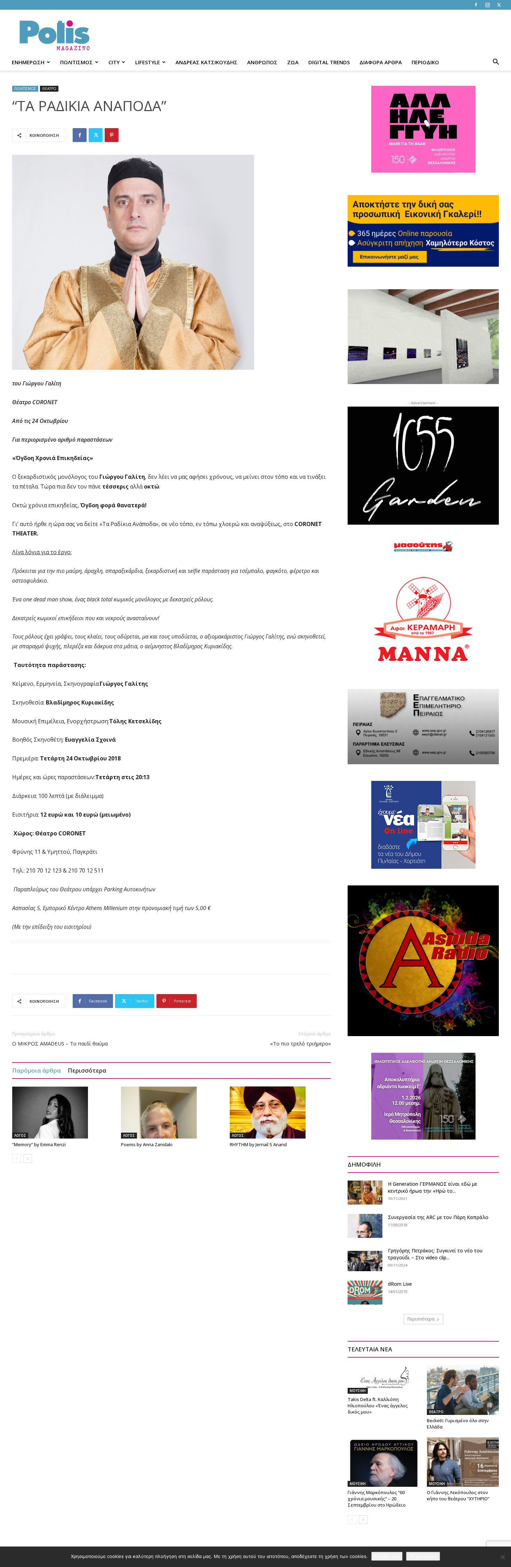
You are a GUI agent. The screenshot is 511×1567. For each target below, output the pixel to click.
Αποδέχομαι (387, 1556)
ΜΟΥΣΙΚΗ (358, 1390)
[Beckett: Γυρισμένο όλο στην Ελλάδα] (463, 1390)
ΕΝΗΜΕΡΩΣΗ (28, 62)
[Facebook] (476, 5)
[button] (495, 62)
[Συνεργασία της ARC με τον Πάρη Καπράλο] (365, 1226)
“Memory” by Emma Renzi (39, 1144)
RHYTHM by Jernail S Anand (258, 1144)
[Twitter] (499, 5)
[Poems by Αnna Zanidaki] (171, 1112)
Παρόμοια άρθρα (36, 1070)
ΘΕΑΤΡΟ (49, 88)
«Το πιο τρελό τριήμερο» (300, 1043)
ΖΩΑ (293, 62)
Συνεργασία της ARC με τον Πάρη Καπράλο (438, 1217)
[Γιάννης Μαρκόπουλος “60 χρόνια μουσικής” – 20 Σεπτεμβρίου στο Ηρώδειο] (384, 1462)
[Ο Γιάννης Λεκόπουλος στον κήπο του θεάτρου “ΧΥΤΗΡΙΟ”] (463, 1462)
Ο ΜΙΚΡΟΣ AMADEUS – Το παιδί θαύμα (60, 1043)
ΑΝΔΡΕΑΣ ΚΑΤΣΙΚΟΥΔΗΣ (206, 62)
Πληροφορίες (423, 1556)
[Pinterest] (112, 135)
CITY (114, 62)
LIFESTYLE (147, 62)
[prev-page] (16, 1158)
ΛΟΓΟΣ (20, 1135)
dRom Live (400, 1284)
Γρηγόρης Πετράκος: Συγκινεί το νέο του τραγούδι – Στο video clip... (435, 1254)
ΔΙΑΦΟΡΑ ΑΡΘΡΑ (380, 62)
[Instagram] (487, 5)
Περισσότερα (87, 1070)
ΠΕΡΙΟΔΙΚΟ (425, 62)
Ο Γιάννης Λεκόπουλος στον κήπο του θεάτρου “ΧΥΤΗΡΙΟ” (458, 1495)
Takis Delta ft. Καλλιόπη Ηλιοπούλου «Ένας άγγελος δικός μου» (378, 1405)
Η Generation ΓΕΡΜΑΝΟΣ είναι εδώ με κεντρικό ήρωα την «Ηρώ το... (432, 1187)
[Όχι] (502, 1556)
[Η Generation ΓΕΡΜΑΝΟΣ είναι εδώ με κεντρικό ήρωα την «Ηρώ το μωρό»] (365, 1193)
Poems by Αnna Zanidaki (146, 1144)
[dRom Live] (365, 1293)
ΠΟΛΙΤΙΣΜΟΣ (76, 62)
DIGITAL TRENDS (329, 62)
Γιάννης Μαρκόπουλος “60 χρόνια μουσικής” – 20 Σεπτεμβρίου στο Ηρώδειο (377, 1498)
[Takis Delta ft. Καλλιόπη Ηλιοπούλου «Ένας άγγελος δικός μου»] (384, 1379)
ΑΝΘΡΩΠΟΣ (262, 62)
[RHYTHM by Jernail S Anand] (280, 1112)
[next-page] (27, 1158)
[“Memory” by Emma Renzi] (63, 1112)
